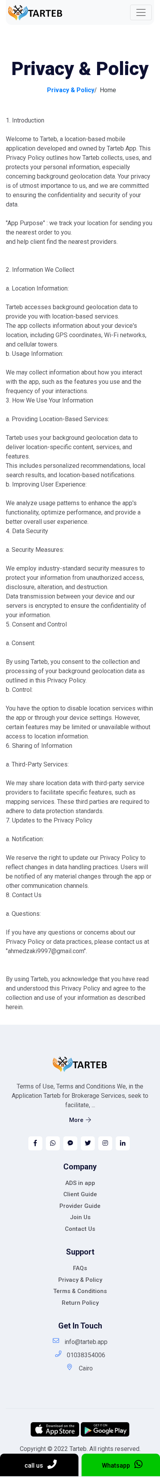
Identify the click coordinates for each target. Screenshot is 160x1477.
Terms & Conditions (80, 1291)
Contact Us (80, 1228)
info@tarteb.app (86, 1342)
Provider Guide (80, 1205)
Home (108, 90)
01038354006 (86, 1355)
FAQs (80, 1268)
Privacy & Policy (80, 1279)
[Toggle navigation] (141, 12)
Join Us (80, 1217)
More (76, 1120)
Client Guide (80, 1194)
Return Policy (80, 1302)
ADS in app (80, 1183)
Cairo (86, 1368)
